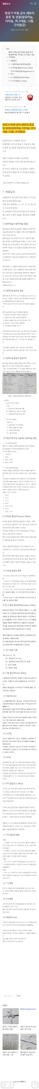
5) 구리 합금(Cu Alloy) (19, 81)
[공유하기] (9, 996)
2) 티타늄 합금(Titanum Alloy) (22, 68)
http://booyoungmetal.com (14, 107)
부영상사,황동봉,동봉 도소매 (16, 110)
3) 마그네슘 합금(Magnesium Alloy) (22, 72)
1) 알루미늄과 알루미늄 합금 (21, 64)
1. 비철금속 (13, 61)
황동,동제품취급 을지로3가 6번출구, (17, 113)
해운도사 (6, 4)
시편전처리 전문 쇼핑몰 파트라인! (13, 95)
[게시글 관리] (11, 996)
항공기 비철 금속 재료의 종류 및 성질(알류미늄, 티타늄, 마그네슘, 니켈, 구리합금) (21, 54)
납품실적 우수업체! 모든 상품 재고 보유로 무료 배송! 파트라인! (13, 98)
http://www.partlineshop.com (14, 91)
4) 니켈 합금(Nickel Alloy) (20, 77)
